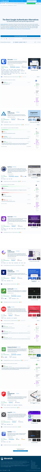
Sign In (38, 1)
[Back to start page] (4, 1)
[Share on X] (3, 38)
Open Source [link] (20, 42)
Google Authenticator (4, 24)
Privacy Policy (33, 463)
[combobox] (32, 1)
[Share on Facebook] (1, 38)
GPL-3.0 (8, 119)
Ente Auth (19, 28)
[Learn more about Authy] (4, 309)
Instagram (12, 465)
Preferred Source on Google (35, 468)
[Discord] (0, 470)
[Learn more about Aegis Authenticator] (4, 114)
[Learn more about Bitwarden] (4, 62)
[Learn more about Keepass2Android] (4, 349)
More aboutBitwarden (34, 70)
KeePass (15, 28)
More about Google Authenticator (20, 36)
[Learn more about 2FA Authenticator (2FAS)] (4, 394)
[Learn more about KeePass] (4, 169)
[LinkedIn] (9, 470)
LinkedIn (16, 465)
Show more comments (4, 146)
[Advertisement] (20, 11)
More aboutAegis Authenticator (34, 122)
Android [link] (24, 42)
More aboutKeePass (34, 177)
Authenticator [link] (16, 42)
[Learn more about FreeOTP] (4, 414)
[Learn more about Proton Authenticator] (4, 252)
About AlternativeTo (34, 465)
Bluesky (7, 465)
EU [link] (13, 42)
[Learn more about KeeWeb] (4, 434)
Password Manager (12, 67)
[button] (15, 59)
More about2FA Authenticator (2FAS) (34, 403)
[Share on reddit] (4, 38)
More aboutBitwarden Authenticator (34, 281)
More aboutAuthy (34, 317)
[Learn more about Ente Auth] (4, 219)
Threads (10, 465)
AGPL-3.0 (8, 226)
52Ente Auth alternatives (10, 223)
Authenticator (18, 67)
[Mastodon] (3, 470)
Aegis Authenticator (10, 28)
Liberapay (7, 466)
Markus (8, 462)
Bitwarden (12, 27)
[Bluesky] (5, 470)
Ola (5, 462)
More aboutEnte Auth (34, 227)
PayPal (10, 466)
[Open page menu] (40, 1)
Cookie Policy (33, 464)
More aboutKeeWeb (34, 442)
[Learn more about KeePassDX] (4, 291)
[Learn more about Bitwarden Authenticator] (4, 272)
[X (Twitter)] (2, 470)
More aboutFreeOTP (34, 423)
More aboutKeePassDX (34, 299)
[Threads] (6, 470)
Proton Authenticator (26, 28)
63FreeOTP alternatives (10, 419)
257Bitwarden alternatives (10, 64)
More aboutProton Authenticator (34, 261)
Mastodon (5, 465)
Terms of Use (33, 462)
